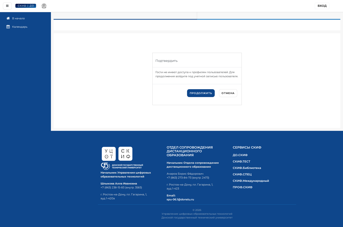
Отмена (228, 93)
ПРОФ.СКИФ (242, 187)
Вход (322, 6)
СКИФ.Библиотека (247, 168)
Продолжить (201, 93)
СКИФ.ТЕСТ (241, 161)
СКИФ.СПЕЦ (242, 174)
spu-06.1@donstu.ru (180, 199)
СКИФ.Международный (251, 180)
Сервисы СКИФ (247, 147)
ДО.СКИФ (240, 155)
